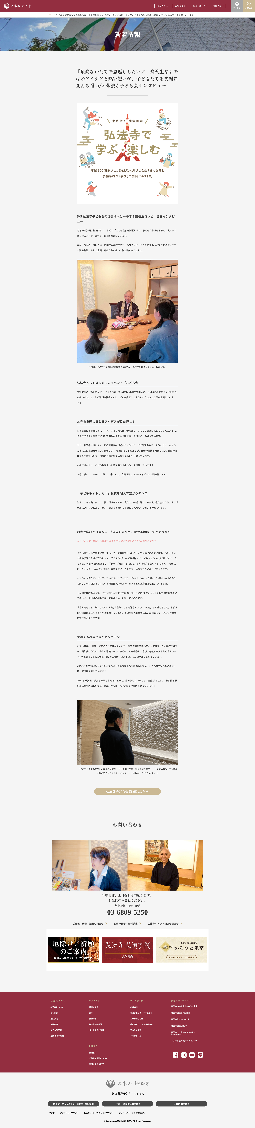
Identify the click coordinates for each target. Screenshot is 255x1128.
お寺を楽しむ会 (136, 1018)
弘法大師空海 (56, 1030)
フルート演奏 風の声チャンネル (184, 1040)
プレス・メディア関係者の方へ (132, 1112)
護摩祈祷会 (93, 1007)
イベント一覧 (135, 1035)
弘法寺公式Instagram (180, 1012)
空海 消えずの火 (57, 1035)
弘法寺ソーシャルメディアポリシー (99, 1112)
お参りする (180, 6)
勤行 (91, 1013)
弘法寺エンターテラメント (141, 1013)
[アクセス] (237, 4)
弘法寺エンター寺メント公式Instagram (183, 1033)
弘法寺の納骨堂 (95, 1024)
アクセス (237, 8)
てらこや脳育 (135, 1030)
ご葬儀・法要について (98, 1058)
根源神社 (92, 1018)
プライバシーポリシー (69, 1112)
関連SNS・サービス (181, 1000)
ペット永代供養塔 (96, 1030)
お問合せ (249, 8)
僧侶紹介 (54, 1013)
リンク (52, 1112)
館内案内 (54, 1018)
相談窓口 (92, 1052)
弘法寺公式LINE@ (179, 1025)
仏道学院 (134, 1007)
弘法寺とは (162, 6)
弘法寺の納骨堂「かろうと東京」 (185, 1006)
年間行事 (54, 1024)
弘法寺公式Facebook (180, 1019)
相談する (217, 6)
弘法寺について (57, 1000)
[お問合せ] (249, 4)
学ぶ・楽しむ (199, 6)
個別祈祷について (96, 1064)
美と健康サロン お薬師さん (141, 1024)
